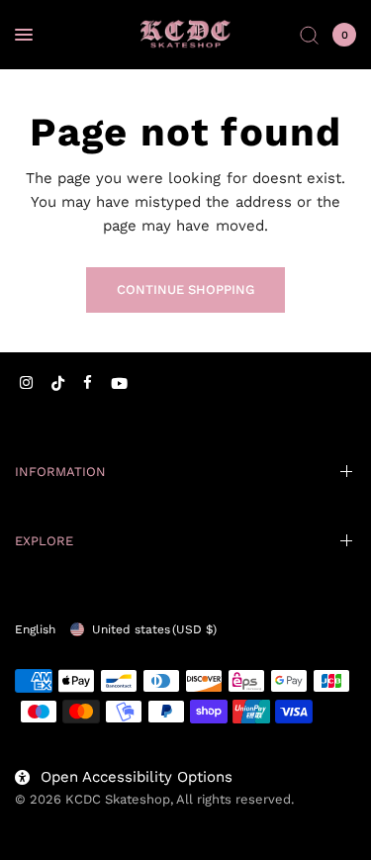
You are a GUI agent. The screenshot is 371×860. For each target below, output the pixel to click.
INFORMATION (60, 471)
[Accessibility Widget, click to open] (42, 818)
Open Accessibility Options (136, 777)
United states (154, 629)
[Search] (309, 34)
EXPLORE (44, 540)
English (35, 629)
